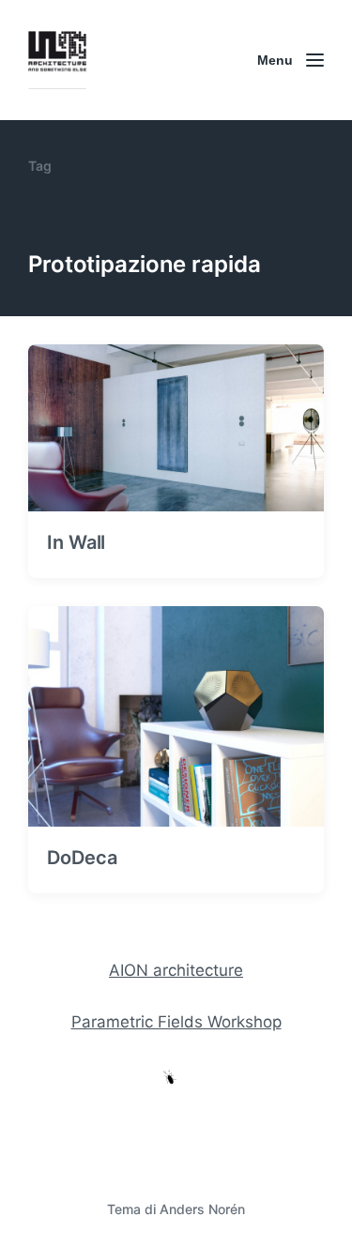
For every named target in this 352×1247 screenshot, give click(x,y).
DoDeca (81, 857)
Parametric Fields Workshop (176, 1021)
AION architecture (176, 970)
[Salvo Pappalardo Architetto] (57, 60)
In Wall (76, 542)
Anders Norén (202, 1209)
